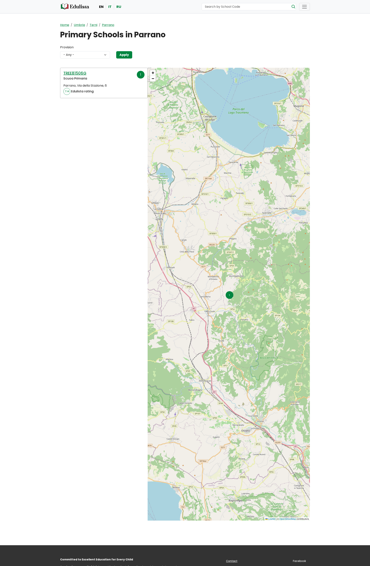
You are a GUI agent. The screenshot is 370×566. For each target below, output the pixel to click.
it (110, 6)
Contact (231, 561)
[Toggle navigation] (304, 7)
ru (118, 6)
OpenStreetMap (287, 518)
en (101, 6)
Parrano (108, 25)
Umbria (79, 25)
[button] (229, 294)
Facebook (299, 561)
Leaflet (271, 518)
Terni (93, 25)
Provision (67, 47)
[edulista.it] (75, 7)
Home (64, 25)
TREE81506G (74, 73)
